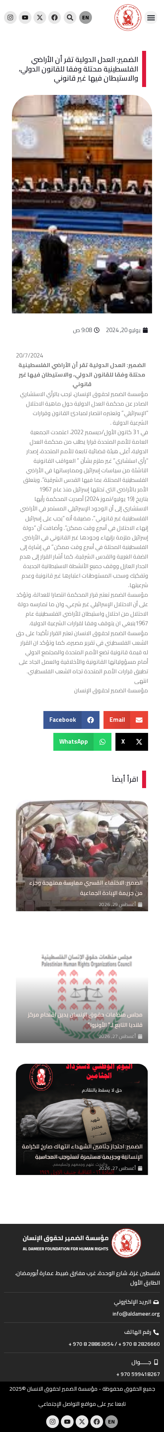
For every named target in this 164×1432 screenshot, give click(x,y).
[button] (150, 17)
